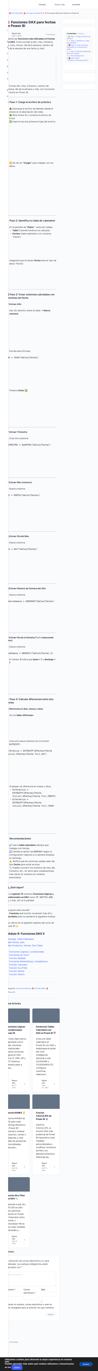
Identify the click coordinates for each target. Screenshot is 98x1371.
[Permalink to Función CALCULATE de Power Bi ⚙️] (46, 1101)
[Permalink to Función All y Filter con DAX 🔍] (16, 1184)
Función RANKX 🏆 (15, 1112)
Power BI (11, 992)
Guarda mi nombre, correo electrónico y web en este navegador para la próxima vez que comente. (30, 1306)
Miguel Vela (16, 33)
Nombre (11, 1289)
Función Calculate (18, 964)
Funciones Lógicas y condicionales (26, 951)
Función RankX (16, 971)
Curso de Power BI (35, 13)
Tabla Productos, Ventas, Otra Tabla (24, 945)
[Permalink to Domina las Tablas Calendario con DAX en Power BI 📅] (46, 1016)
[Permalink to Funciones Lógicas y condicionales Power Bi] (16, 1016)
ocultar (80, 33)
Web (43, 1289)
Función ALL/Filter (18, 968)
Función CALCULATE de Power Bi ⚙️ (44, 1115)
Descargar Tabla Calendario (20, 939)
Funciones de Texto (19, 955)
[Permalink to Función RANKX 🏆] (16, 1101)
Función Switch (17, 974)
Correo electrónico (30, 1291)
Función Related (17, 958)
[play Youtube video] (31, 67)
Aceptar (86, 1364)
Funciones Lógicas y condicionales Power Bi (15, 1029)
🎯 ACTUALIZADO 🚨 (17, 13)
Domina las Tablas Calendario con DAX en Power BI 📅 (46, 1029)
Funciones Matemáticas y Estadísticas (28, 961)
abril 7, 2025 (16, 36)
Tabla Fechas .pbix (15, 942)
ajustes (17, 1367)
